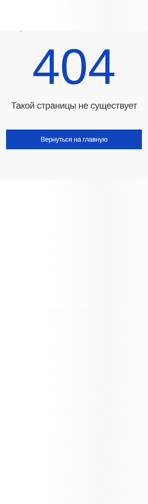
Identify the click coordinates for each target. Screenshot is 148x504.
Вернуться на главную (74, 139)
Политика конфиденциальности (45, 469)
